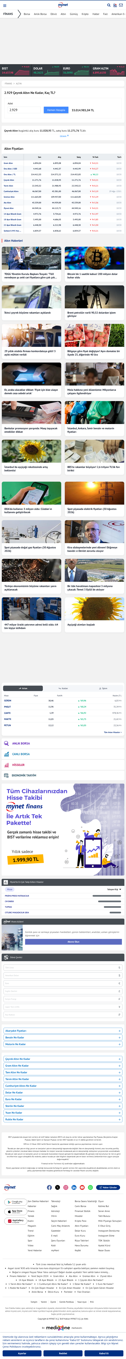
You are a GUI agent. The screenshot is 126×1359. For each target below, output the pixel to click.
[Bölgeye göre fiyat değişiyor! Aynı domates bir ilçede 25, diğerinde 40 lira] (94, 335)
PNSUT (7, 706)
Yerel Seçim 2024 (39, 1276)
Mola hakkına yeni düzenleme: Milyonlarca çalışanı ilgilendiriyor (91, 391)
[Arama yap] (109, 5)
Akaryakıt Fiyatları (15, 1030)
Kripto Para (80, 1220)
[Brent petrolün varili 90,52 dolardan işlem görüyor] (94, 296)
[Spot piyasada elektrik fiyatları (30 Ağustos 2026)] (94, 493)
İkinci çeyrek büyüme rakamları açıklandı (27, 312)
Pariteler (68, 1291)
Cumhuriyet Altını (11, 191)
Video (30, 1245)
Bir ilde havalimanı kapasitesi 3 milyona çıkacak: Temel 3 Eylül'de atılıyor (90, 587)
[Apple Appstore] (15, 1211)
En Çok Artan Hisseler (70, 1287)
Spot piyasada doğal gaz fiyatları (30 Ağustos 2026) (30, 549)
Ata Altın (7, 203)
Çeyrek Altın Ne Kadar (17, 1058)
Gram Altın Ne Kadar (17, 1065)
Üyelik (53, 1302)
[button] (4, 5)
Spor (30, 1240)
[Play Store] (15, 1202)
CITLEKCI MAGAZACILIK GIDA (17, 912)
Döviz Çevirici (16, 957)
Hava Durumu (81, 1245)
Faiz (105, 14)
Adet (10, 103)
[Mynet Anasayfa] (63, 4)
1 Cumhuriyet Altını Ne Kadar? (52, 1283)
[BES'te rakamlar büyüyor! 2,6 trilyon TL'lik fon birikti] (94, 451)
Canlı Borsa (80, 1206)
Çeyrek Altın (9, 180)
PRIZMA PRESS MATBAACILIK (17, 896)
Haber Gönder (110, 1187)
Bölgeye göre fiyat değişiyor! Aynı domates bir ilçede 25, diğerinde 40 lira (93, 352)
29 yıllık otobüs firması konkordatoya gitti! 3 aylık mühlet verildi (30, 352)
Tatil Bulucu (104, 1215)
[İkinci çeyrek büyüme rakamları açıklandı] (31, 296)
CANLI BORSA (21, 754)
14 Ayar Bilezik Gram (12, 214)
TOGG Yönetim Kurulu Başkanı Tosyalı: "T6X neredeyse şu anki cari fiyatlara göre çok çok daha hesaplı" (29, 275)
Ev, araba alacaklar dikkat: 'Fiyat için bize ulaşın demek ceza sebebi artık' (31, 391)
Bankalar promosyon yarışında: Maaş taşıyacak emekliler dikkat (30, 430)
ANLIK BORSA (21, 743)
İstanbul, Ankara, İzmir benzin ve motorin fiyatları (90, 430)
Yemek (31, 1215)
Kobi (53, 1245)
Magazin (32, 1225)
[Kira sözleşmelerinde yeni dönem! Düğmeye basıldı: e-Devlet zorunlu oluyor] (94, 531)
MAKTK (7, 719)
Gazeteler (56, 1230)
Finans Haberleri (18, 1276)
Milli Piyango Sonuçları (110, 1220)
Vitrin (54, 1215)
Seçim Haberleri (59, 1220)
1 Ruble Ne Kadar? (17, 1287)
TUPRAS (8, 907)
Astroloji (55, 1211)
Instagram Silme (106, 1235)
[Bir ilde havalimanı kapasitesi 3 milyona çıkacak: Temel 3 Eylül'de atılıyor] (94, 570)
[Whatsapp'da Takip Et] (90, 1187)
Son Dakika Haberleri (38, 1201)
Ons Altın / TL (10, 174)
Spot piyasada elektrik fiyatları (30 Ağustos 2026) (91, 510)
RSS (92, 1302)
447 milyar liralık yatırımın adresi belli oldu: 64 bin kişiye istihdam (31, 626)
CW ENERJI (9, 901)
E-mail (54, 1235)
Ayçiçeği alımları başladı (81, 624)
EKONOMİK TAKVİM (24, 775)
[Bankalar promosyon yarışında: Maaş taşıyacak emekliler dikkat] (31, 412)
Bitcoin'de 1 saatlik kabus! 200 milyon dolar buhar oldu (92, 275)
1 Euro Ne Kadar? (104, 1283)
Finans (31, 1211)
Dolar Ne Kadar (14, 1092)
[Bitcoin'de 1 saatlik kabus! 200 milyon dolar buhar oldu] (94, 258)
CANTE (7, 713)
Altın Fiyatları (81, 1225)
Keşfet (78, 1250)
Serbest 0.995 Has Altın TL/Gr (13, 231)
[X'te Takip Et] (57, 1187)
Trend (30, 1230)
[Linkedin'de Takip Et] (74, 1187)
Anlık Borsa (40, 14)
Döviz (54, 14)
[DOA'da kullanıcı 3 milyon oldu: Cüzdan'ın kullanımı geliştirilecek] (31, 493)
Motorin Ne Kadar (15, 1044)
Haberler (32, 1206)
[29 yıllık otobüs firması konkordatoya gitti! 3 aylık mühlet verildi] (31, 335)
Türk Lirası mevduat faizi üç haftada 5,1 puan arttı (61, 1264)
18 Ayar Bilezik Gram (12, 219)
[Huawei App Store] (15, 1221)
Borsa (27, 14)
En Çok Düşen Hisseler (43, 1287)
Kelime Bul (103, 1206)
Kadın (31, 1220)
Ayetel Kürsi (104, 1245)
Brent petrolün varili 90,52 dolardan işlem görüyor (91, 314)
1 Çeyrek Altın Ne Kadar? (90, 1280)
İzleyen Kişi (112, 889)
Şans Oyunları (58, 1240)
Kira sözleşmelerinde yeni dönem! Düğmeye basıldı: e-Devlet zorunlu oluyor (92, 549)
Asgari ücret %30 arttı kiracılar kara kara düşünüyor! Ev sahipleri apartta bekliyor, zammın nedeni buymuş (61, 1268)
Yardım (44, 1302)
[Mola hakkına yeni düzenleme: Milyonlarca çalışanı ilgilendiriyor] (94, 374)
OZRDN (7, 700)
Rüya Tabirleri (82, 1240)
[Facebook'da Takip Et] (49, 1187)
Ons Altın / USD (10, 169)
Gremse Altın (9, 197)
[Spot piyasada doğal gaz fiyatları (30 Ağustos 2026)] (31, 531)
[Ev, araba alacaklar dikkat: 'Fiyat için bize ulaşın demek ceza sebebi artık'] (31, 374)
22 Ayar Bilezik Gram (12, 225)
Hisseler (79, 1215)
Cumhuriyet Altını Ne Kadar (21, 1085)
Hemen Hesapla (56, 110)
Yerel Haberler (35, 1250)
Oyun (101, 1201)
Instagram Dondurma (108, 1230)
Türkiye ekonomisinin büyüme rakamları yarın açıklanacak (30, 587)
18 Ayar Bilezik (46, 1280)
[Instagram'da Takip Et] (65, 1187)
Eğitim (31, 1235)
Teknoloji (55, 1201)
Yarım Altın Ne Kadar (17, 1079)
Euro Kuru (80, 1235)
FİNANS (8, 14)
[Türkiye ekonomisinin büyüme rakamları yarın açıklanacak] (31, 570)
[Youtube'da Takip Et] (82, 1187)
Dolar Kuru (80, 1230)
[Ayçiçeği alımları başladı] (94, 608)
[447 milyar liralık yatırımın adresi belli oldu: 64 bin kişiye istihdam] (31, 608)
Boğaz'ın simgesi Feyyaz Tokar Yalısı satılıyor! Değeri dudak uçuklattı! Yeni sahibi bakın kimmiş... (61, 1272)
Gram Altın (8, 163)
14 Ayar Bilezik (26, 1280)
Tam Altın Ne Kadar (16, 1072)
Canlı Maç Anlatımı (60, 1225)
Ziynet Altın (9, 208)
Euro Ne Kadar (13, 1099)
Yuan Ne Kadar (13, 1112)
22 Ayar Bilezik (65, 1280)
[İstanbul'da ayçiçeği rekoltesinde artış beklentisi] (31, 451)
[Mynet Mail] (121, 5)
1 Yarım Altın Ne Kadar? (20, 1283)
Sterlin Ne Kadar (14, 1106)
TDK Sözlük (104, 1240)
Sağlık (54, 1206)
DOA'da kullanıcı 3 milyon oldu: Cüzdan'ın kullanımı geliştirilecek (28, 510)
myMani (55, 1250)
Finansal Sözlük (82, 1211)
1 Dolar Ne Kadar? (82, 1283)
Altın (63, 14)
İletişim (34, 1302)
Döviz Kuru (53, 1291)
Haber (96, 14)
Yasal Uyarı (82, 1302)
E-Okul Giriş (104, 1225)
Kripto (85, 14)
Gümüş (74, 14)
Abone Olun (73, 941)
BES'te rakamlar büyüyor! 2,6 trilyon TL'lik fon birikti (93, 468)
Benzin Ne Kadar (14, 1037)
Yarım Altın (8, 186)
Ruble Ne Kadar (14, 1119)
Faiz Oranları (83, 1291)
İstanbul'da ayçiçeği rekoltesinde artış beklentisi (26, 468)
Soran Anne (104, 1211)
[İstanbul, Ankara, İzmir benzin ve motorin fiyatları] (94, 412)
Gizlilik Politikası (66, 1302)
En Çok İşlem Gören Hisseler (100, 1287)
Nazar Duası (104, 1250)
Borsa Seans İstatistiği (86, 1201)
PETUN (7, 725)
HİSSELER (18, 765)
